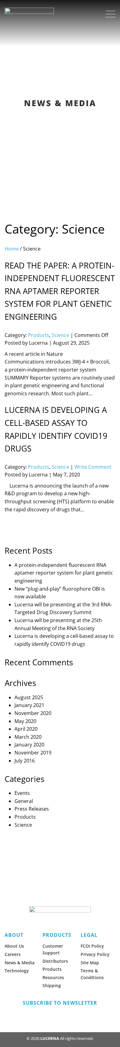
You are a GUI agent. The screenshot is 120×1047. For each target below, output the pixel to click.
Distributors (55, 961)
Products (38, 335)
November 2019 (32, 752)
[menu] (110, 14)
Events (22, 793)
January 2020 (29, 744)
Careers (13, 954)
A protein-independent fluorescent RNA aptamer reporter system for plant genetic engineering (63, 573)
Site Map (90, 963)
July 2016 (24, 760)
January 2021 (29, 705)
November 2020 (32, 713)
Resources (53, 977)
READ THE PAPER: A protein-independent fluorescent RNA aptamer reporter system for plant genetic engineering (60, 291)
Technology (17, 971)
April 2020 (26, 728)
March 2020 (28, 736)
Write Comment (92, 466)
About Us (14, 946)
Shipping (51, 985)
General (23, 801)
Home (12, 248)
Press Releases (31, 808)
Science (60, 335)
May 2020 (25, 721)
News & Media (19, 963)
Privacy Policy (95, 954)
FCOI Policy (92, 946)
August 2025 (28, 697)
